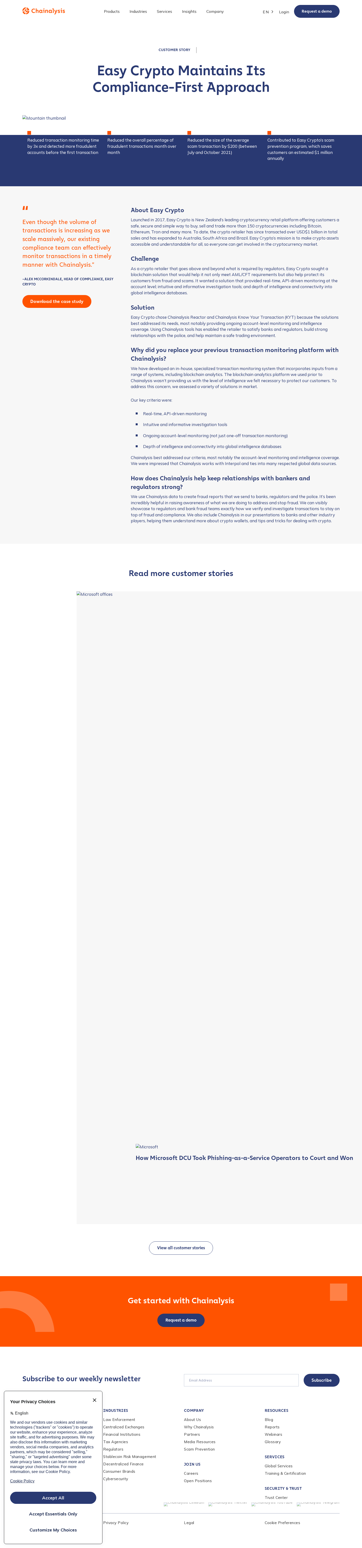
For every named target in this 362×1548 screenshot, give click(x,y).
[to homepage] (43, 10)
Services (275, 1457)
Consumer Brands (119, 1471)
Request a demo (317, 11)
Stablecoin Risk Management (129, 1456)
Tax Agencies (115, 1441)
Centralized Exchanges (124, 1427)
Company (194, 1410)
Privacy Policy (116, 1522)
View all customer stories (181, 1247)
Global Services (279, 1466)
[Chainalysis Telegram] (318, 1504)
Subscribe (322, 1380)
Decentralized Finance (123, 1464)
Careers (191, 1473)
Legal (189, 1522)
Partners (192, 1434)
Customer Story (174, 50)
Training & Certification (285, 1473)
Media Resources (200, 1441)
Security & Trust (283, 1488)
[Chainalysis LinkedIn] (184, 1504)
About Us (192, 1419)
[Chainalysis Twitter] (227, 1504)
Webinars (273, 1434)
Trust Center (276, 1497)
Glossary (273, 1441)
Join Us (192, 1464)
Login (284, 11)
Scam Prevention (199, 1449)
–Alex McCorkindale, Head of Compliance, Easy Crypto (68, 281)
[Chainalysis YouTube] (272, 1504)
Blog (269, 1419)
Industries (115, 1410)
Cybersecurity (115, 1478)
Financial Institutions (122, 1434)
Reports (272, 1427)
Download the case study (56, 301)
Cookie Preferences (282, 1522)
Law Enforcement (119, 1419)
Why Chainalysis (199, 1427)
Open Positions (198, 1480)
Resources (276, 1410)
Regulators (113, 1449)
